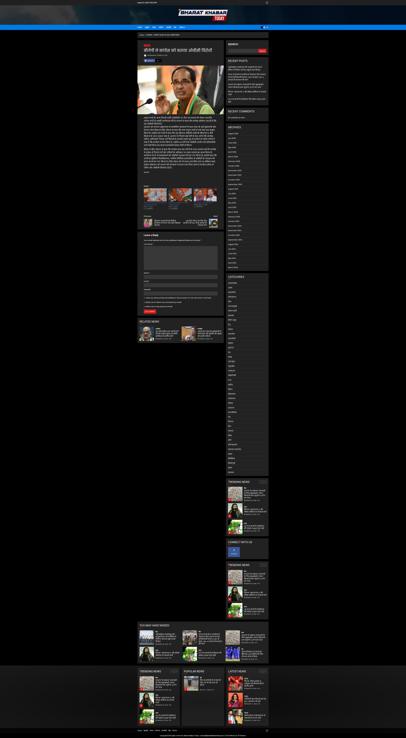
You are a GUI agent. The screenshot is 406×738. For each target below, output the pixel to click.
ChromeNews (230, 736)
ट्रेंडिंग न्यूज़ (232, 320)
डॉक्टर (230, 329)
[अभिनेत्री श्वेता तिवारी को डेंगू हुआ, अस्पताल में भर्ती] (235, 683)
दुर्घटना (231, 348)
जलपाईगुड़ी (232, 306)
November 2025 (234, 175)
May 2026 (232, 147)
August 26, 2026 (251, 533)
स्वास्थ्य (181, 27)
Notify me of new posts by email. (159, 306)
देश (229, 352)
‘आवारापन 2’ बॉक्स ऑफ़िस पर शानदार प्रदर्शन (255, 716)
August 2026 (233, 133)
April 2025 (232, 207)
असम (230, 288)
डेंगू (229, 325)
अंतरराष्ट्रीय (232, 283)
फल (229, 380)
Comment (149, 244)
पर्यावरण (231, 371)
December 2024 (235, 226)
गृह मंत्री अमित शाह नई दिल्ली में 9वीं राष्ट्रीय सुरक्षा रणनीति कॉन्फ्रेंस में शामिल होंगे (167, 333)
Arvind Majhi (151, 55)
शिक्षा (230, 435)
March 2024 (233, 267)
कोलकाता (232, 297)
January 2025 (233, 221)
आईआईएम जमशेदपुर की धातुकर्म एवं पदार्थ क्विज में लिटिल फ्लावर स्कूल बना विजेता (254, 527)
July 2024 (232, 249)
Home (139, 27)
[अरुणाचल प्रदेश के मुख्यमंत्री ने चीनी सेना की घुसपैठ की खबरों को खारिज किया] (189, 333)
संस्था (230, 454)
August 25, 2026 (251, 498)
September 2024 (235, 240)
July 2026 (232, 138)
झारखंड (231, 315)
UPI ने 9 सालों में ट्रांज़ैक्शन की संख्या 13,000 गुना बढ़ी (254, 510)
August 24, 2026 (162, 339)
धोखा (230, 357)
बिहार (230, 389)
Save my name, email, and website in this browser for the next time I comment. (179, 298)
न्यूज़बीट (147, 27)
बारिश (230, 385)
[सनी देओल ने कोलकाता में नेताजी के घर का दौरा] (235, 700)
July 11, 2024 (206, 690)
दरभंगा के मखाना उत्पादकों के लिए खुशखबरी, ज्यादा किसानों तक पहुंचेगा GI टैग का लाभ (253, 637)
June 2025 (232, 198)
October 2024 (234, 235)
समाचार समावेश (234, 449)
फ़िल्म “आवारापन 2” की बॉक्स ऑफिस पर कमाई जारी (255, 494)
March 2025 (233, 212)
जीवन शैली (232, 311)
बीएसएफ (231, 394)
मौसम (230, 403)
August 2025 (233, 189)
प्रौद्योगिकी (232, 375)
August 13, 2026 (251, 704)
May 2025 (232, 203)
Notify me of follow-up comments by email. (164, 302)
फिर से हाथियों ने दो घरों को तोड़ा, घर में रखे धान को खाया (218, 684)
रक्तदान (231, 408)
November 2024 (234, 230)
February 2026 (234, 161)
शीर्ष (229, 440)
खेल (175, 27)
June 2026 (232, 143)
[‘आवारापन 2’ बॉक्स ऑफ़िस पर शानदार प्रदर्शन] (235, 716)
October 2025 (234, 180)
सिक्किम (231, 458)
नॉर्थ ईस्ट (231, 361)
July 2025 (232, 193)
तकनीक (231, 334)
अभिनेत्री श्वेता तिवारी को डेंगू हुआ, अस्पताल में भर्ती (255, 683)
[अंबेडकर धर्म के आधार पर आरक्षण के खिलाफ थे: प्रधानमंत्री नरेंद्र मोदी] (155, 194)
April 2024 (232, 263)
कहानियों (231, 292)
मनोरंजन (161, 27)
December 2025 (235, 170)
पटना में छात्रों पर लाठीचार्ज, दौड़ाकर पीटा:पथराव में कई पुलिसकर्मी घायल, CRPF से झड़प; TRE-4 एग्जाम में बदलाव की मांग (247, 77)
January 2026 (233, 166)
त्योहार (230, 343)
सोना (230, 468)
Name (147, 273)
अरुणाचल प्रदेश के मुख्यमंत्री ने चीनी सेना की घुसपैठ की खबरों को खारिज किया (210, 333)
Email (147, 281)
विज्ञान (230, 421)
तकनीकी (168, 27)
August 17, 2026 (251, 687)
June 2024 (232, 253)
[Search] (267, 27)
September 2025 (235, 184)
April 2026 (232, 152)
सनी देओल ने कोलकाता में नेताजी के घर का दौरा (254, 700)
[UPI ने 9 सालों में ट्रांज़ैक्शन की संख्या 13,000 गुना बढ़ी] (235, 510)
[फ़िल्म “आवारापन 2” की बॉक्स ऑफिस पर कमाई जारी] (235, 494)
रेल (229, 417)
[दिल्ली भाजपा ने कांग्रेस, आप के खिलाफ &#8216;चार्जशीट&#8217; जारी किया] (180, 194)
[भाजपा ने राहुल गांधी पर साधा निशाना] (205, 194)
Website (147, 289)
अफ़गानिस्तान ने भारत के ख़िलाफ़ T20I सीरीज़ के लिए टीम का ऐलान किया (252, 654)
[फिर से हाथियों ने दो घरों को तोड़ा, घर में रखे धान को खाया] (191, 683)
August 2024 (233, 244)
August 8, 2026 (204, 339)
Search (233, 44)
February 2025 (234, 217)
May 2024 (232, 258)
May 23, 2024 (163, 55)
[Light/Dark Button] (263, 27)
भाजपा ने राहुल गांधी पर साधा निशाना (203, 202)
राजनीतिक (147, 45)
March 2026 (233, 156)
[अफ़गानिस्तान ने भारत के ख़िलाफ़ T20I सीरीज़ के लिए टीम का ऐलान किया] (233, 654)
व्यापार (154, 27)
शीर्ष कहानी (232, 444)
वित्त (229, 426)
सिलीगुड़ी (231, 463)
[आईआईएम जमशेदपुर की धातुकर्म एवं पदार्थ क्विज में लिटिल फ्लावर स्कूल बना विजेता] (235, 527)
